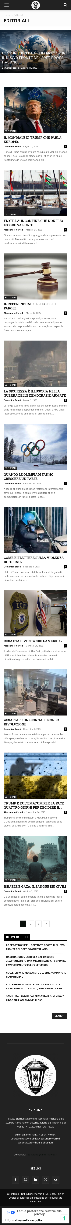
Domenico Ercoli (10, 68)
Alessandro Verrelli (13, 230)
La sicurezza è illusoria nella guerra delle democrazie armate (35, 393)
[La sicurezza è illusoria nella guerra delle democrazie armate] (35, 364)
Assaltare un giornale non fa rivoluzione (32, 722)
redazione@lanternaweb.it (42, 1154)
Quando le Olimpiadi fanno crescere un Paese (28, 476)
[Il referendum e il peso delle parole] (35, 276)
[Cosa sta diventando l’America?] (35, 613)
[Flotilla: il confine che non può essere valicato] (35, 193)
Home (7, 15)
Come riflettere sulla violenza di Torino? (34, 559)
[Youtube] (55, 1180)
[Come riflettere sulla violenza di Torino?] (35, 530)
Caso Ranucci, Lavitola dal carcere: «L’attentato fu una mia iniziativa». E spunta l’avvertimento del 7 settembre (36, 961)
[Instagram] (25, 1179)
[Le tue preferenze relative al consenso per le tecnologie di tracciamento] (64, 1218)
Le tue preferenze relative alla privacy (39, 1212)
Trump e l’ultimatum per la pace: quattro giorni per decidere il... (34, 805)
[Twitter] (45, 1180)
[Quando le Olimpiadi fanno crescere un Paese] (35, 447)
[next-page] (46, 924)
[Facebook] (15, 1180)
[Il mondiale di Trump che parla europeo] (35, 110)
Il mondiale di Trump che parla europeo (33, 139)
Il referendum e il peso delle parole (30, 306)
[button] (6, 5)
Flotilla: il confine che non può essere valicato (33, 223)
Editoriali (10, 131)
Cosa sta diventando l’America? (33, 641)
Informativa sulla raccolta (23, 1220)
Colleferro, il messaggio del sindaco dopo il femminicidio (36, 974)
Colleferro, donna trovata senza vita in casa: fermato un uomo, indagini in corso (34, 986)
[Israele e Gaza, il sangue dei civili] (35, 859)
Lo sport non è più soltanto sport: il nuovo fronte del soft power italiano (35, 947)
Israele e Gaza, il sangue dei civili (35, 886)
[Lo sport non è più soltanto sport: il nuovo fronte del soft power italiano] (35, 51)
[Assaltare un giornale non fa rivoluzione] (35, 692)
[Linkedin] (35, 1180)
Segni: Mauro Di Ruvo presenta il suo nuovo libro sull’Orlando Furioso (35, 998)
